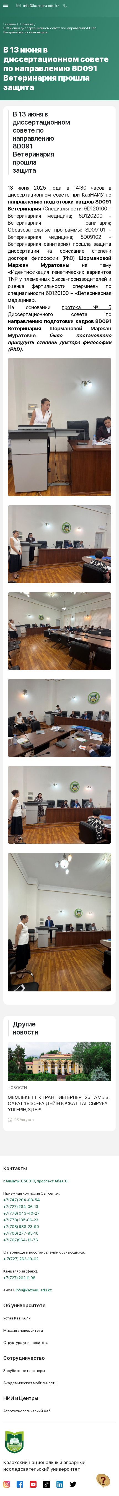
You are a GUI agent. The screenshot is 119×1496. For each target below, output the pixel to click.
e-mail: (27, 1290)
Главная (9, 24)
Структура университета (25, 1342)
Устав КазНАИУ (17, 1318)
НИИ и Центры (20, 1398)
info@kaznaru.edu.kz (41, 5)
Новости (26, 24)
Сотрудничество (24, 1358)
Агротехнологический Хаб (27, 1411)
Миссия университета (23, 1330)
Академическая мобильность (29, 1383)
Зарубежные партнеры (24, 1370)
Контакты (15, 1168)
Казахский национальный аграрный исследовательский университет (44, 1465)
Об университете (24, 1305)
